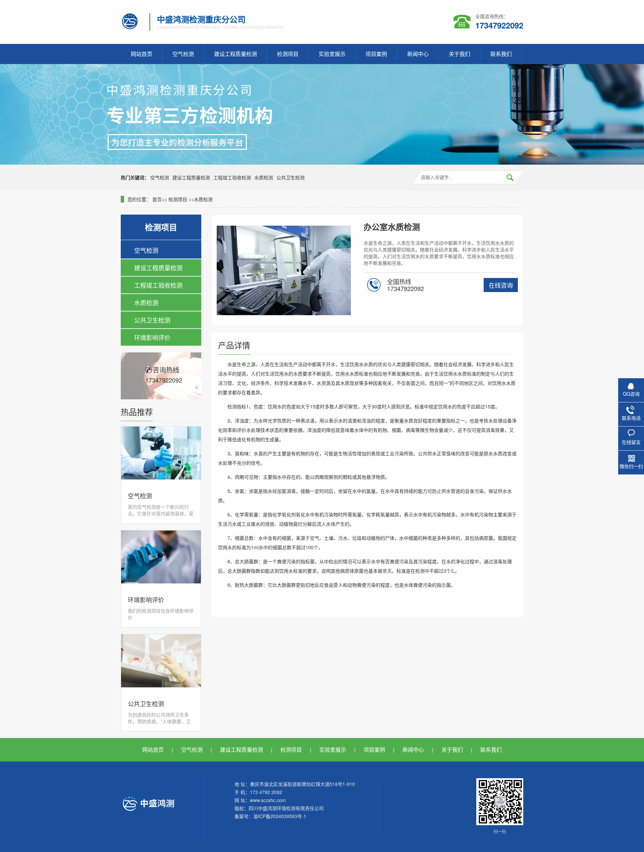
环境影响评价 (152, 337)
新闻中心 (418, 54)
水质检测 (263, 177)
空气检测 (183, 54)
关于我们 (459, 54)
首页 (157, 199)
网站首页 (141, 54)
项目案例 (376, 54)
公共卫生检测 (290, 177)
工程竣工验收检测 (232, 177)
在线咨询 (501, 285)
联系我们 (501, 54)
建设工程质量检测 (235, 54)
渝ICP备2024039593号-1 (279, 816)
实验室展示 (332, 54)
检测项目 (288, 54)
